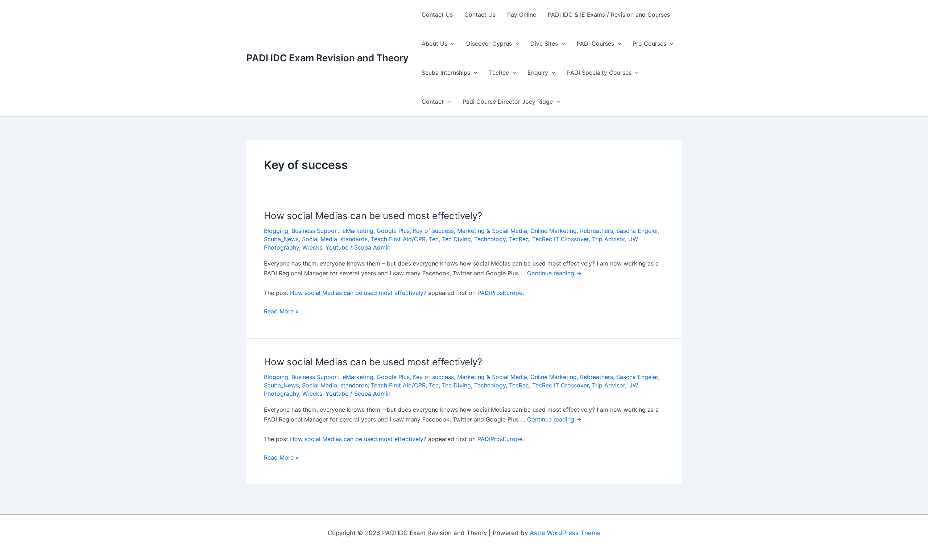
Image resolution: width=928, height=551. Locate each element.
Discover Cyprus (489, 43)
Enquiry (537, 72)
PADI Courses (595, 43)
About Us (434, 43)
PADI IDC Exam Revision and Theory (327, 57)
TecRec (499, 72)
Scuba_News (281, 239)
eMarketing (358, 230)
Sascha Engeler (637, 230)
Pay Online (521, 14)
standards (354, 239)
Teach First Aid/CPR (398, 239)
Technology (490, 239)
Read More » (281, 311)
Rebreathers (596, 230)
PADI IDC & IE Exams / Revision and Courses (609, 14)
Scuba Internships (446, 72)
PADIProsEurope (499, 292)
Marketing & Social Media (492, 230)
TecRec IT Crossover (560, 239)
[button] (451, 43)
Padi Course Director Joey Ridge (508, 101)
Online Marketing (553, 230)
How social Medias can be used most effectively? (373, 215)
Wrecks (312, 247)
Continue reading (554, 273)
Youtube (337, 247)
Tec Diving (456, 239)
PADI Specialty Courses (599, 72)
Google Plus (393, 230)
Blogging (276, 230)
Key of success (433, 230)
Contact (433, 101)
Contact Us (437, 14)
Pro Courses (649, 43)
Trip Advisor (608, 239)
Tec (434, 239)
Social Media (319, 239)
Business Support (315, 230)
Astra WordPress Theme (565, 532)
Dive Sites (544, 43)
